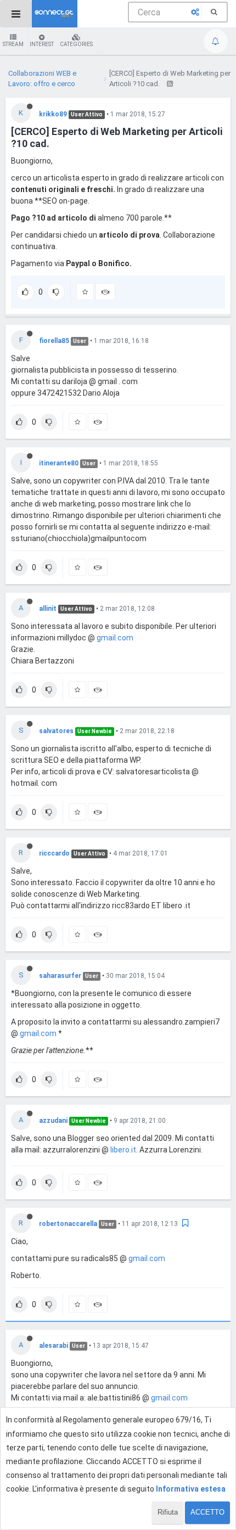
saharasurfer (60, 976)
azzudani (53, 1120)
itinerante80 (58, 463)
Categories (76, 44)
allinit (48, 608)
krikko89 (53, 114)
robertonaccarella (68, 1224)
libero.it (123, 1149)
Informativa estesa (191, 1488)
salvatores (56, 731)
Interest (42, 44)
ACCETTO (207, 1512)
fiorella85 (54, 341)
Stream (13, 44)
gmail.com (115, 637)
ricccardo (54, 853)
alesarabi (53, 1345)
